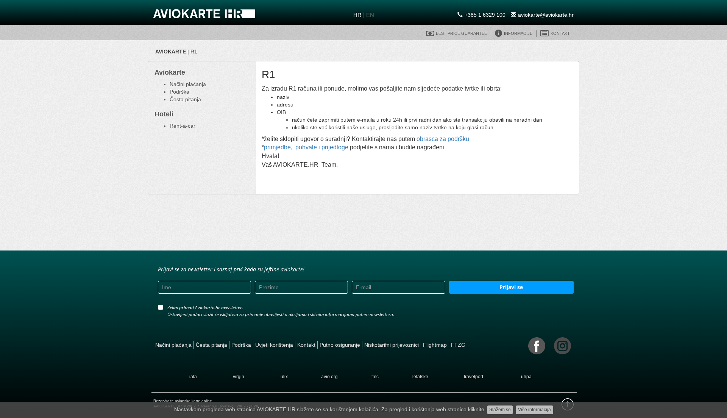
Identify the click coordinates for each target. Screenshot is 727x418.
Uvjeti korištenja (274, 345)
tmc (375, 376)
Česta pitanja (185, 99)
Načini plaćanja (188, 84)
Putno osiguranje (340, 345)
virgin (238, 376)
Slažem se (500, 409)
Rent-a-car (182, 126)
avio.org (329, 376)
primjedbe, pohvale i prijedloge (306, 147)
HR (357, 15)
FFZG (458, 345)
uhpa (526, 376)
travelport (473, 376)
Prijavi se (511, 287)
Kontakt (306, 345)
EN (370, 15)
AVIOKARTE (170, 52)
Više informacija (534, 409)
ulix (284, 376)
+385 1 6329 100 (485, 15)
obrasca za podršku (443, 139)
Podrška (179, 92)
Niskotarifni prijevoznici (391, 345)
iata (193, 376)
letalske (420, 376)
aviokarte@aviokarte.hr (546, 15)
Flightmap (435, 345)
